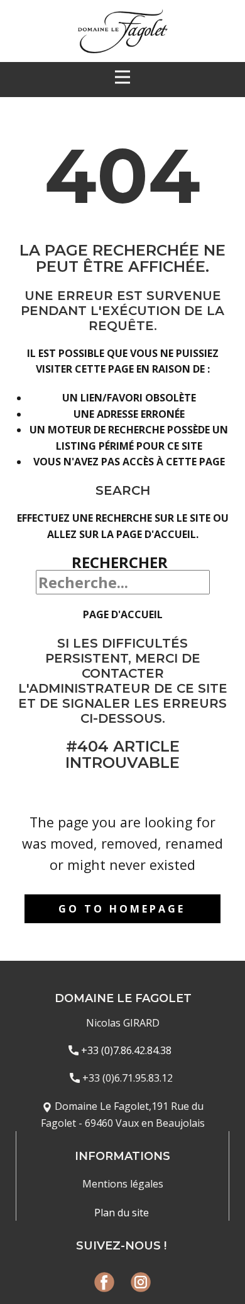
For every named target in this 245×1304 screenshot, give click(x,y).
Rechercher (120, 562)
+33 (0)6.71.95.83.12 (127, 1078)
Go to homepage (121, 909)
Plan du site (122, 1212)
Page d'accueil (123, 614)
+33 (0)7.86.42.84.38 (128, 1050)
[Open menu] (122, 77)
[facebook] (104, 1282)
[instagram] (141, 1282)
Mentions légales (122, 1184)
